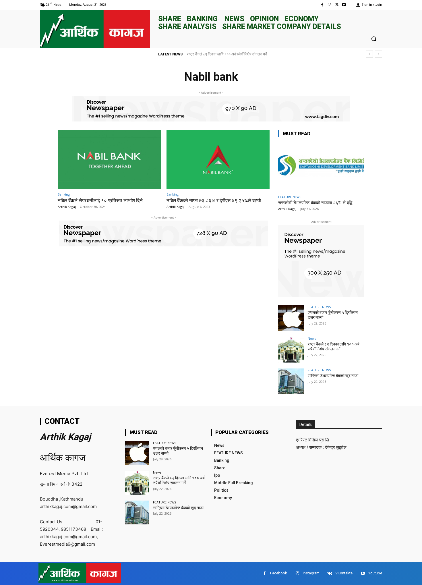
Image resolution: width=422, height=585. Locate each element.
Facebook (278, 573)
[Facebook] (322, 4)
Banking (64, 194)
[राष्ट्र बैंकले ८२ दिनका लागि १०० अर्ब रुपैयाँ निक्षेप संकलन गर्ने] (291, 350)
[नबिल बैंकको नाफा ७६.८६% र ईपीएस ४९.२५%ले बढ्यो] (218, 159)
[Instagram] (329, 4)
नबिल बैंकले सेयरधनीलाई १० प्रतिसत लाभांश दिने (100, 200)
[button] (373, 38)
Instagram (311, 573)
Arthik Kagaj (67, 206)
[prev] (369, 54)
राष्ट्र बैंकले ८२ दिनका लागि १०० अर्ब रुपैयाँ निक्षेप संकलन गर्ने (333, 346)
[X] (336, 4)
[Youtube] (344, 4)
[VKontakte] (330, 573)
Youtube (375, 573)
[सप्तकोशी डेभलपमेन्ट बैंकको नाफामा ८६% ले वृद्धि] (321, 167)
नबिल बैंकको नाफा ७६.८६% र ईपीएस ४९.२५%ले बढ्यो (214, 200)
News (312, 338)
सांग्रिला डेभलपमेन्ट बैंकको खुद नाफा (215, 54)
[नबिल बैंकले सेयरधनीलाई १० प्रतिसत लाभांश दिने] (109, 159)
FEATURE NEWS (289, 196)
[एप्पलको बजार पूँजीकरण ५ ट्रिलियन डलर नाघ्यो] (291, 318)
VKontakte (344, 573)
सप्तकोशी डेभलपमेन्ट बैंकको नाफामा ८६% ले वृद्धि (315, 202)
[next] (378, 54)
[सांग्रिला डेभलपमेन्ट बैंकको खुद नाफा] (291, 381)
